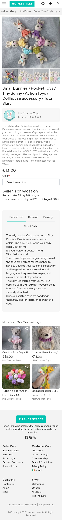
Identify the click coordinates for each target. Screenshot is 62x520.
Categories (38, 483)
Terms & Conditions (13, 462)
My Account (38, 450)
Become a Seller (11, 450)
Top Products (39, 495)
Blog (5, 491)
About (6, 487)
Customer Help (40, 458)
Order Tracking (40, 454)
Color (5, 175)
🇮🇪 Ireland (37, 470)
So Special (30, 504)
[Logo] (22, 4)
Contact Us (8, 483)
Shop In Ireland (46, 504)
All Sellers (36, 491)
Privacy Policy (10, 466)
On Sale (36, 487)
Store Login (9, 458)
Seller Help (8, 454)
